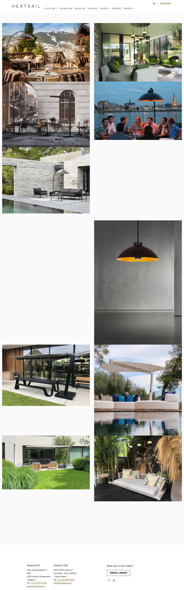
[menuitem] (50, 8)
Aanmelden (165, 3)
